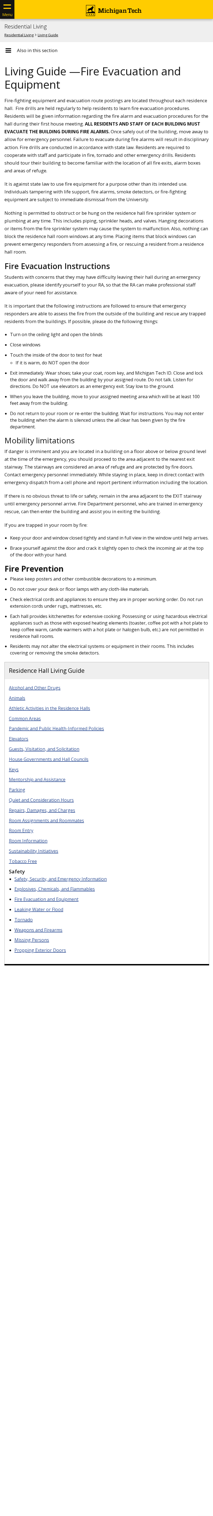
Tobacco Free (23, 861)
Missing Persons (31, 940)
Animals (17, 698)
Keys (14, 769)
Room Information (28, 841)
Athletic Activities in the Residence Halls (49, 708)
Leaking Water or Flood (38, 909)
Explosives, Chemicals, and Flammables (54, 889)
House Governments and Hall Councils (48, 759)
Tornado (23, 920)
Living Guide (48, 34)
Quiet (41, 800)
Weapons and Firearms (38, 930)
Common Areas (25, 718)
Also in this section (37, 50)
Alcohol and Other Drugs (34, 688)
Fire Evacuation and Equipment (46, 899)
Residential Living (25, 26)
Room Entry (21, 830)
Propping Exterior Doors (40, 950)
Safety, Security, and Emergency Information (60, 879)
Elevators (18, 739)
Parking (17, 790)
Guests (44, 749)
